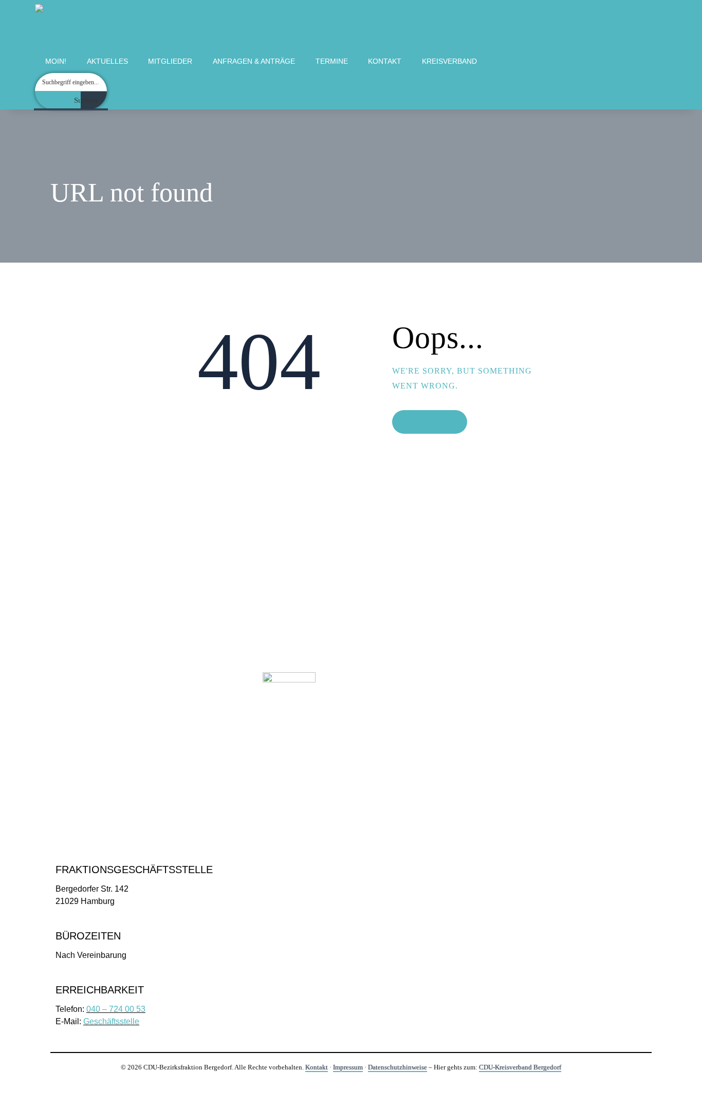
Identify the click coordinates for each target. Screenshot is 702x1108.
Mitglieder (170, 61)
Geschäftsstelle (111, 1021)
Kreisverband (449, 61)
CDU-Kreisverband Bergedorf (520, 1067)
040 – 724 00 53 (115, 1009)
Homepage (425, 422)
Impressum (348, 1067)
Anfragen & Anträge (254, 61)
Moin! (55, 61)
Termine (332, 61)
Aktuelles (107, 61)
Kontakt (384, 61)
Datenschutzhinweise (397, 1067)
